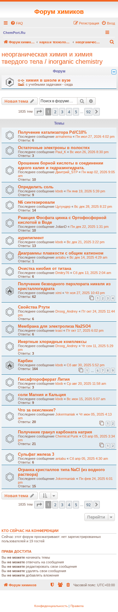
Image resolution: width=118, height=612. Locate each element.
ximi (58, 293)
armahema (63, 136)
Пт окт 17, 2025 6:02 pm (85, 330)
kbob (59, 191)
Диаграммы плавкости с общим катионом (61, 253)
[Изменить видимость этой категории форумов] (113, 71)
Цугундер (62, 206)
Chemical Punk (66, 436)
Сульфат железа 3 (36, 454)
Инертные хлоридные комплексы (52, 341)
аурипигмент (31, 237)
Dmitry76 (62, 273)
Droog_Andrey (66, 311)
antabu (60, 257)
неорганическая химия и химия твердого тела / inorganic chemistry (52, 58)
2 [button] (55, 112)
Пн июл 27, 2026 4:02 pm (95, 136)
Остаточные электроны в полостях (54, 147)
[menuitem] (16, 23)
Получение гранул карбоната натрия (55, 432)
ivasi (58, 330)
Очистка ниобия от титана (44, 268)
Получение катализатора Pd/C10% (52, 132)
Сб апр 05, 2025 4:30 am (89, 458)
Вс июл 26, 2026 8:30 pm (89, 152)
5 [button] (76, 112)
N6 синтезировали (36, 202)
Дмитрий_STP (66, 172)
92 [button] (88, 112)
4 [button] (69, 112)
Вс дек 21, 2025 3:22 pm (85, 242)
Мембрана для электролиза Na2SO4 (54, 326)
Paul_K (60, 152)
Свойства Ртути (34, 307)
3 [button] (62, 112)
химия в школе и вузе (48, 80)
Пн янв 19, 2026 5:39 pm (86, 191)
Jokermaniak (65, 414)
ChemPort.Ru (14, 33)
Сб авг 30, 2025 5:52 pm (85, 365)
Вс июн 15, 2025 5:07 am (86, 399)
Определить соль (35, 187)
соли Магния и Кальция (42, 394)
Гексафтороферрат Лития (44, 379)
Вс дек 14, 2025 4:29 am (88, 257)
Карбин (25, 360)
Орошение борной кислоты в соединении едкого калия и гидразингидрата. (60, 165)
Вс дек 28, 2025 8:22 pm (93, 206)
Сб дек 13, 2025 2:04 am (92, 273)
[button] (39, 111)
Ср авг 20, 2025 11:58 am (86, 383)
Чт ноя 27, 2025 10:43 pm (85, 293)
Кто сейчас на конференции (30, 531)
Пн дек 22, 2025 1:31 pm (89, 226)
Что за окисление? (37, 410)
